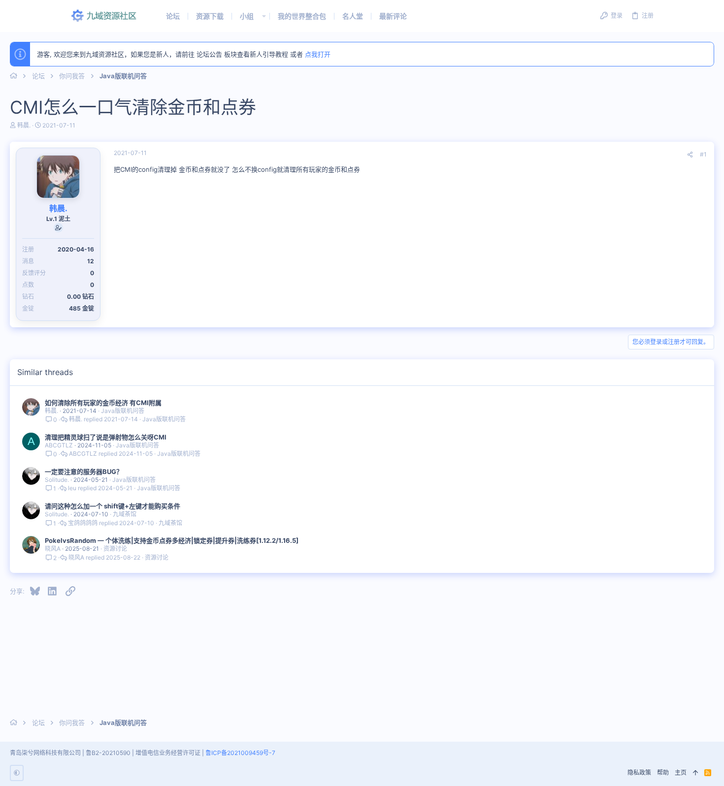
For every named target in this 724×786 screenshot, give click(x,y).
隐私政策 (639, 772)
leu (72, 488)
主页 (681, 772)
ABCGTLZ (59, 445)
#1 (703, 154)
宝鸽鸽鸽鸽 (83, 523)
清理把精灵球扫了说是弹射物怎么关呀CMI (105, 437)
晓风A (53, 548)
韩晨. (24, 125)
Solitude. (57, 479)
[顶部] (695, 773)
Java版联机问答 (122, 410)
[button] (264, 15)
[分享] (690, 154)
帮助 (663, 772)
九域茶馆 (124, 514)
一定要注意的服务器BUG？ (84, 471)
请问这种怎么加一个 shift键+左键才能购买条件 (112, 506)
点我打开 (317, 54)
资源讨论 (115, 548)
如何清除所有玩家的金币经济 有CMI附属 (103, 403)
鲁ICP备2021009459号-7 (240, 752)
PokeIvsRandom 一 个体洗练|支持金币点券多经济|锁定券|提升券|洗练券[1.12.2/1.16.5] (171, 540)
